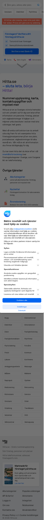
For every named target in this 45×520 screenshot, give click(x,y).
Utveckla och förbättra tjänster (16, 265)
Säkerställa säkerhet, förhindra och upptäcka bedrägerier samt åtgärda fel (19, 290)
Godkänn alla (22, 300)
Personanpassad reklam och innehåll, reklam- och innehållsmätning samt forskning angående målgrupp (19, 259)
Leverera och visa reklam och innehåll (19, 294)
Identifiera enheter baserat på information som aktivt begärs (20, 280)
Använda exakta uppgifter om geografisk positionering (20, 274)
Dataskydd (22, 311)
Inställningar (22, 307)
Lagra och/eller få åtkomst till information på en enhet (20, 253)
